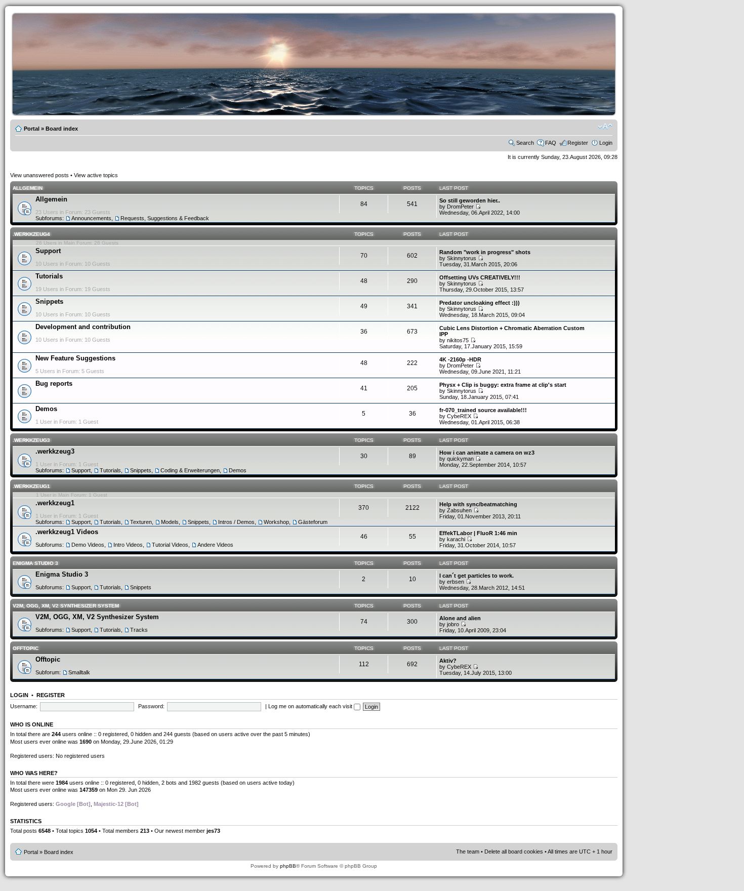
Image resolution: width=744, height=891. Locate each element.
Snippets (49, 301)
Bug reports (53, 383)
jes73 (213, 831)
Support (48, 251)
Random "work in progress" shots (484, 252)
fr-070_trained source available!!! (483, 410)
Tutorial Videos (170, 545)
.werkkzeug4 (31, 234)
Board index (62, 129)
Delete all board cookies (513, 851)
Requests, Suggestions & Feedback (164, 218)
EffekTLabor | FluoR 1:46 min (478, 533)
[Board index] (316, 113)
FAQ (550, 143)
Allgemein (28, 188)
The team (467, 851)
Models (170, 522)
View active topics (96, 175)
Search (525, 143)
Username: (23, 706)
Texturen (141, 522)
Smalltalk (79, 672)
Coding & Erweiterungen (190, 470)
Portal (31, 129)
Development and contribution (83, 327)
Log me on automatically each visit (311, 706)
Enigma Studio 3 (35, 563)
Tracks (139, 630)
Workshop (276, 522)
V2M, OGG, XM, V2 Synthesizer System (66, 606)
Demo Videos (87, 545)
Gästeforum (312, 522)
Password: (151, 706)
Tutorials (49, 276)
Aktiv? (448, 661)
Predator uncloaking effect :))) (479, 303)
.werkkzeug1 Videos (66, 532)
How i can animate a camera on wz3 (486, 453)
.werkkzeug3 (31, 440)
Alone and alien (460, 618)
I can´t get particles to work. (476, 576)
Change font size (605, 126)
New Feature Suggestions (75, 358)
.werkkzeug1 (31, 486)
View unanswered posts (39, 175)
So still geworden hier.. (469, 200)
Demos (46, 409)
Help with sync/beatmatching (478, 504)
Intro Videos (128, 545)
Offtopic (25, 648)
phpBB (288, 866)
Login (605, 143)
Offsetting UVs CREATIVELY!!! (479, 277)
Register (577, 143)
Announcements (91, 218)
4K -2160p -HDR (460, 359)
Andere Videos (215, 545)
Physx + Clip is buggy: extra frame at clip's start (502, 385)
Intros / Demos (236, 522)
